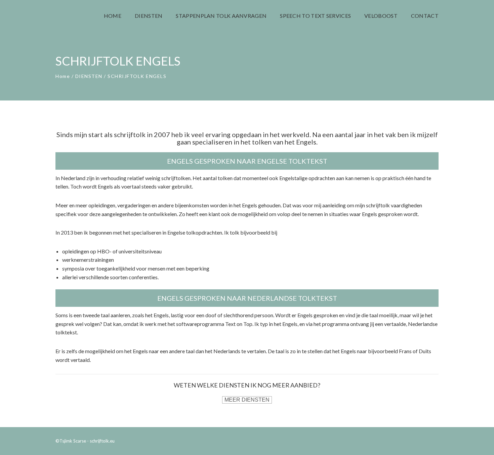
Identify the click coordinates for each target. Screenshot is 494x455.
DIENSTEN (88, 76)
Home (62, 76)
